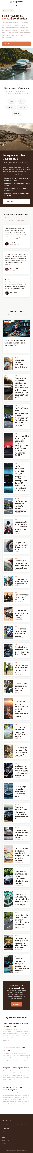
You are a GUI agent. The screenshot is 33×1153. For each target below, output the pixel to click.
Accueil (3, 1131)
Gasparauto (16, 1)
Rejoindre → (16, 1004)
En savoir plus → (10, 201)
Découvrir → (7, 43)
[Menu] (16, 5)
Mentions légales (6, 1140)
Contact (4, 1143)
